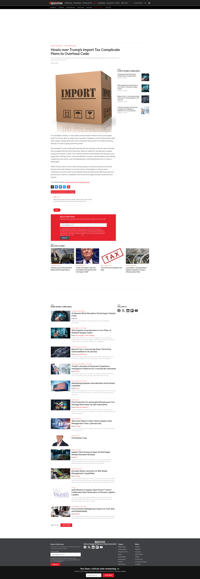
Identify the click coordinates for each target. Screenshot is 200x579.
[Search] (145, 3)
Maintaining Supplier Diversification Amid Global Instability (93, 384)
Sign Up (65, 238)
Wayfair (77, 514)
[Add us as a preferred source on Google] (68, 186)
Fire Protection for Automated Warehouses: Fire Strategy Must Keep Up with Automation (93, 403)
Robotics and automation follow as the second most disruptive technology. (90, 321)
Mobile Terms (77, 235)
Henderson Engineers (81, 407)
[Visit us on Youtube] (136, 310)
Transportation (56, 265)
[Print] (52, 186)
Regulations (75, 435)
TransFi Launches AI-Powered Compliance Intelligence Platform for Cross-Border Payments (127, 109)
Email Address (64, 222)
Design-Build (75, 400)
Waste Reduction (76, 468)
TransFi (77, 371)
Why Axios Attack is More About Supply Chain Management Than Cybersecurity (91, 422)
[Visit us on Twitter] (123, 310)
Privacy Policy (87, 235)
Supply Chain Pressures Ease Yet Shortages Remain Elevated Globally (90, 453)
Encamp (77, 476)
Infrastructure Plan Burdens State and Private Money (61, 269)
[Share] (56, 186)
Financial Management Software (81, 364)
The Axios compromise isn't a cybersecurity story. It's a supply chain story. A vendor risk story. (93, 429)
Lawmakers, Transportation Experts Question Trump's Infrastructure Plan (136, 270)
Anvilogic (78, 426)
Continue (108, 575)
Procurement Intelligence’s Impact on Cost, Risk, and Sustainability (93, 510)
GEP (76, 457)
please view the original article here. (77, 182)
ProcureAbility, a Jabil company (85, 335)
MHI (76, 318)
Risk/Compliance (70, 46)
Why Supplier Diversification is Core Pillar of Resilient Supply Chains (127, 87)
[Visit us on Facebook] (119, 310)
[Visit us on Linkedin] (127, 310)
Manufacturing (76, 449)
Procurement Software (78, 328)
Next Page (66, 525)
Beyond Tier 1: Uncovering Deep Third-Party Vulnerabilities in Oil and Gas (128, 98)
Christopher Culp (79, 438)
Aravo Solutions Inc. (81, 354)
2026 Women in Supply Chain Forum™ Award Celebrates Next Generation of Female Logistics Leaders (93, 492)
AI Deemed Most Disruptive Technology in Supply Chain (126, 75)
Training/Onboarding (78, 311)
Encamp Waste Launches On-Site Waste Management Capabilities (89, 472)
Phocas (77, 388)
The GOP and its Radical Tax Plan (111, 269)
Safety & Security (57, 46)
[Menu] (149, 3)
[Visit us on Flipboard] (132, 310)
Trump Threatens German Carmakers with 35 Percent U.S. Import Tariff (86, 270)
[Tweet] (64, 186)
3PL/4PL (73, 487)
